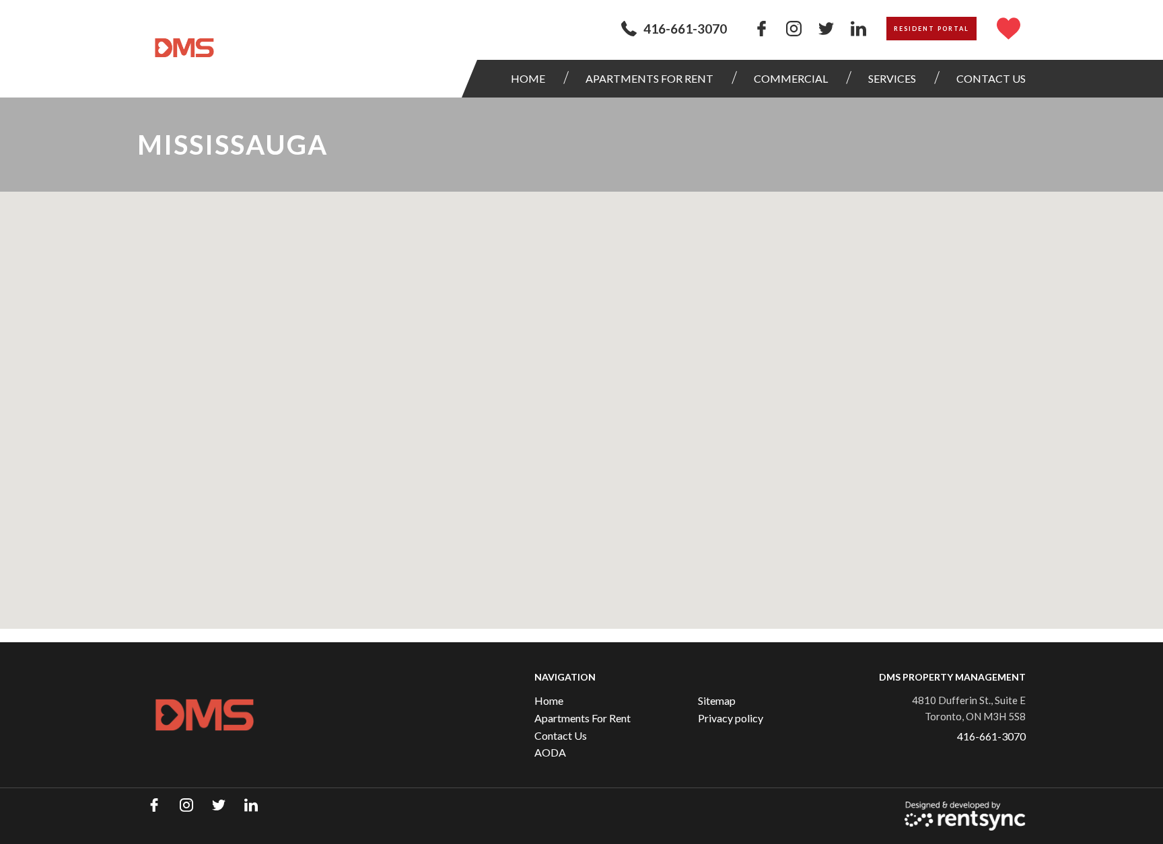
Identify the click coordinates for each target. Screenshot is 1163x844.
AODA (550, 752)
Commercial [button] (791, 78)
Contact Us (560, 735)
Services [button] (892, 78)
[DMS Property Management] (184, 48)
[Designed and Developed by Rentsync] (965, 816)
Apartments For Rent (582, 718)
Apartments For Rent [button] (649, 78)
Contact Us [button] (991, 78)
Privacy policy (730, 718)
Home (528, 78)
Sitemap (717, 700)
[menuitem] (531, 79)
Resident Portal (931, 28)
